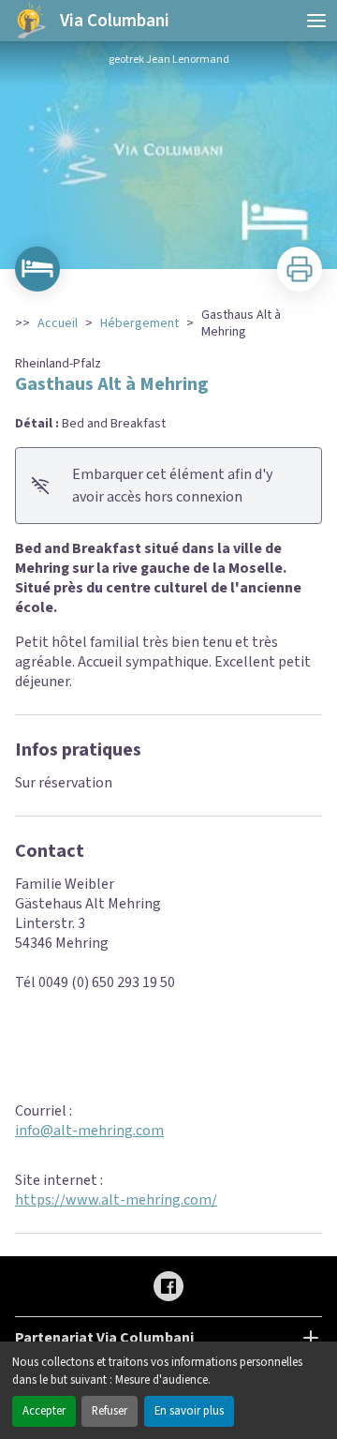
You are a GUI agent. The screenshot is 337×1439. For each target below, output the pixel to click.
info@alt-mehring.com (89, 1130)
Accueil (57, 323)
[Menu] (316, 20)
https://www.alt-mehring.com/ (116, 1200)
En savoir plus (189, 1410)
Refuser (109, 1410)
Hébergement (139, 323)
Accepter (44, 1410)
